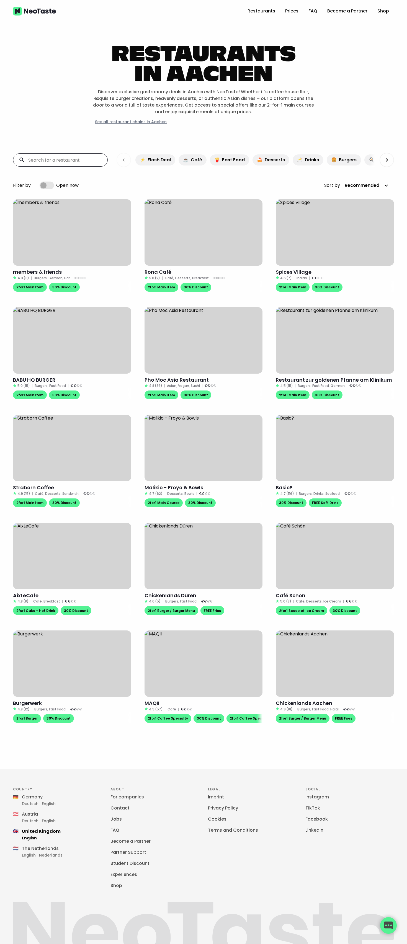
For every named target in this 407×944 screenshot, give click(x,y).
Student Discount (130, 863)
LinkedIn (314, 830)
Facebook (316, 819)
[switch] (47, 185)
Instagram (317, 797)
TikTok (312, 808)
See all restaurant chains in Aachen (131, 122)
